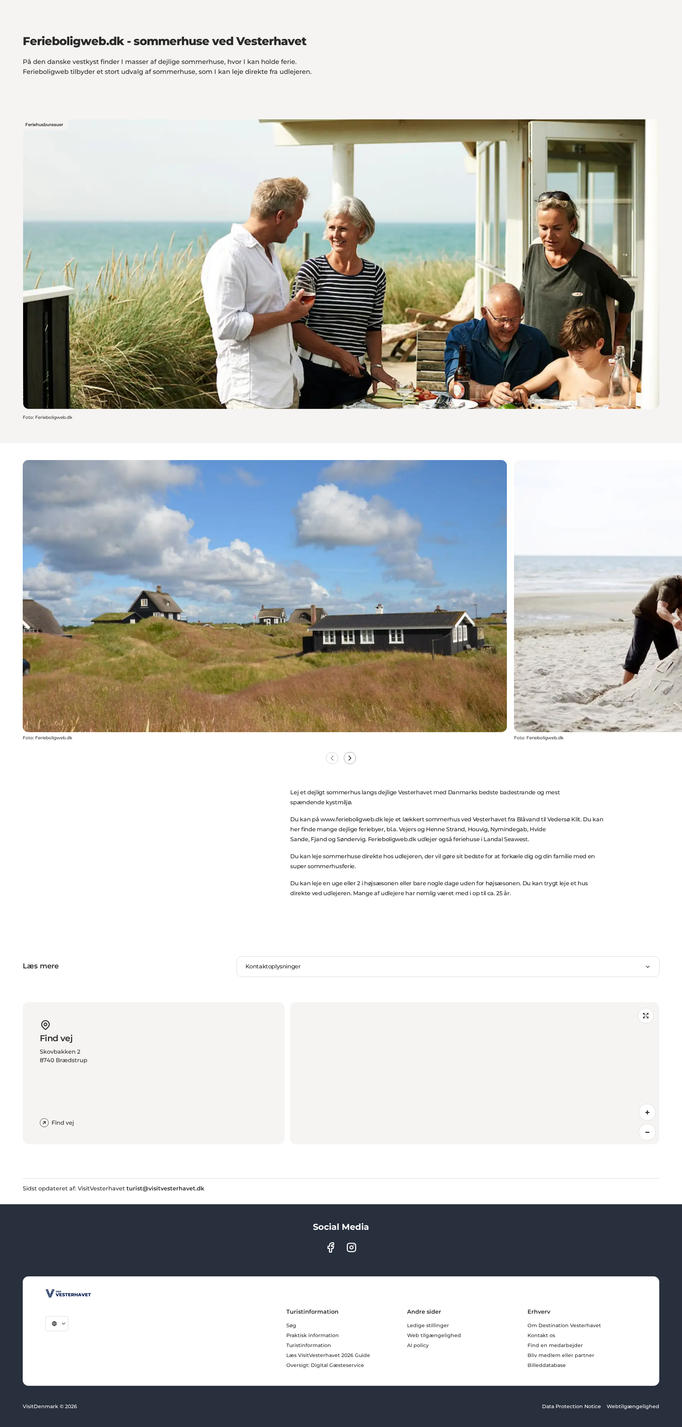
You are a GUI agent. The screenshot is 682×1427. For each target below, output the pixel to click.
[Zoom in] (647, 1112)
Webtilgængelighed (633, 1406)
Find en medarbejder (555, 1345)
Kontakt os (541, 1335)
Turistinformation (308, 1345)
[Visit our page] (330, 1247)
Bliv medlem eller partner (560, 1355)
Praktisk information (312, 1335)
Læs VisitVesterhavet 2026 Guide (328, 1355)
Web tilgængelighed (434, 1335)
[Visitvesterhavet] (68, 1293)
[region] (474, 1073)
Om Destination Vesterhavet (564, 1325)
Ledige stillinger (428, 1325)
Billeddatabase (546, 1365)
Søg (291, 1325)
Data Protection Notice (571, 1406)
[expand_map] (646, 1015)
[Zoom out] (647, 1132)
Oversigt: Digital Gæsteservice (325, 1365)
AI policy (418, 1345)
